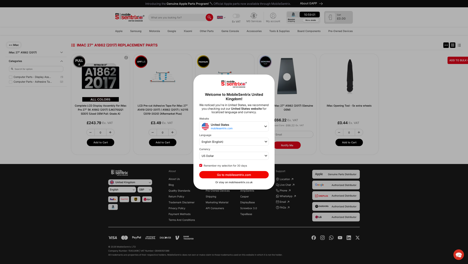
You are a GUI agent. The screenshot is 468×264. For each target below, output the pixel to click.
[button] (458, 254)
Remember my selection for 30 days (225, 165)
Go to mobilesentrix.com (234, 174)
